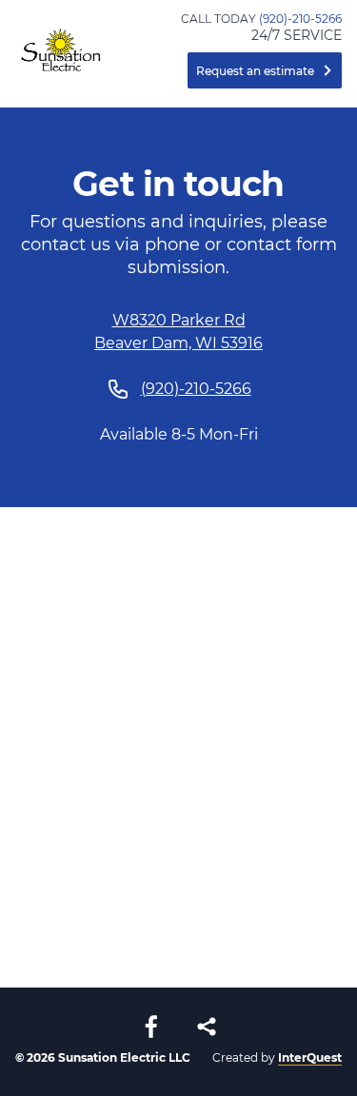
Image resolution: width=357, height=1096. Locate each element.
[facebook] (151, 1026)
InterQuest (310, 1057)
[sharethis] (206, 1026)
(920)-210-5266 (300, 18)
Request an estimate (255, 71)
